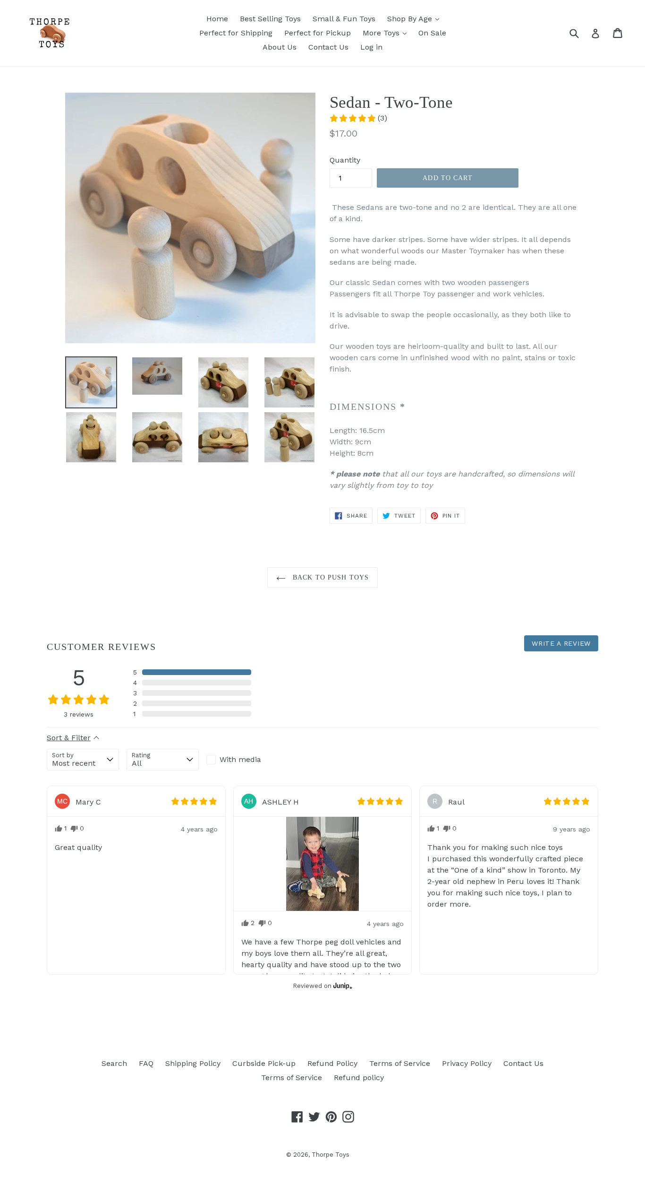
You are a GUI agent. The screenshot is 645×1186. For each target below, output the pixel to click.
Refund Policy (332, 1063)
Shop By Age (410, 18)
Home (217, 18)
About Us (280, 47)
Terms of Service (399, 1063)
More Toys (382, 32)
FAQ (146, 1063)
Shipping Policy (193, 1063)
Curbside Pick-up (264, 1063)
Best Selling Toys (270, 18)
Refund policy (359, 1077)
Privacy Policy (467, 1063)
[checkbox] (242, 759)
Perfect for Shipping (235, 32)
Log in (371, 47)
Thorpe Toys (330, 1154)
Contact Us (328, 47)
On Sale (432, 32)
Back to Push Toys (329, 577)
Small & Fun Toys (344, 18)
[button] (358, 118)
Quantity (345, 160)
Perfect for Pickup (317, 32)
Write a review (561, 643)
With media (240, 759)
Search (114, 1063)
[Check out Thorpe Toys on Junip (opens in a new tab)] (341, 985)
